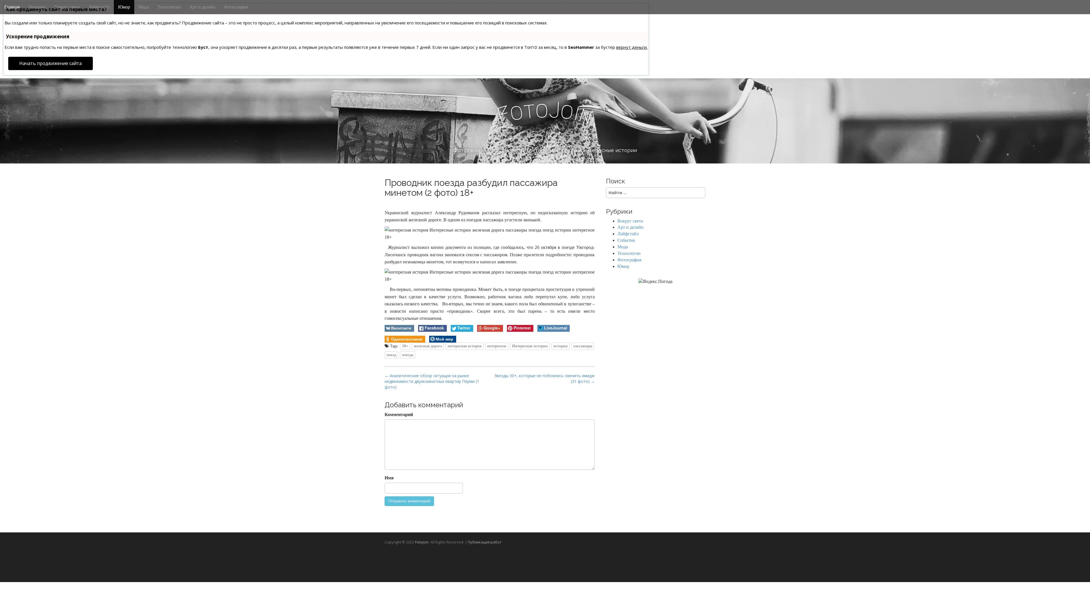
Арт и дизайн (202, 7)
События (626, 240)
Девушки (37, 7)
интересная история (464, 346)
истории (561, 346)
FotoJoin (422, 542)
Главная (12, 7)
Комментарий (399, 414)
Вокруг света (67, 7)
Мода (144, 7)
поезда (407, 355)
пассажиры (582, 346)
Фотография (236, 7)
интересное (496, 346)
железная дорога (428, 346)
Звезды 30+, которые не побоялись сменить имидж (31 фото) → (544, 378)
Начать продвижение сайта (50, 63)
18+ (405, 346)
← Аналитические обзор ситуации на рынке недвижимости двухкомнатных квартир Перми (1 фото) (432, 381)
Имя (389, 477)
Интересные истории (530, 346)
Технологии (169, 7)
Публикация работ (485, 542)
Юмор (124, 7)
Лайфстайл (99, 7)
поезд (391, 355)
